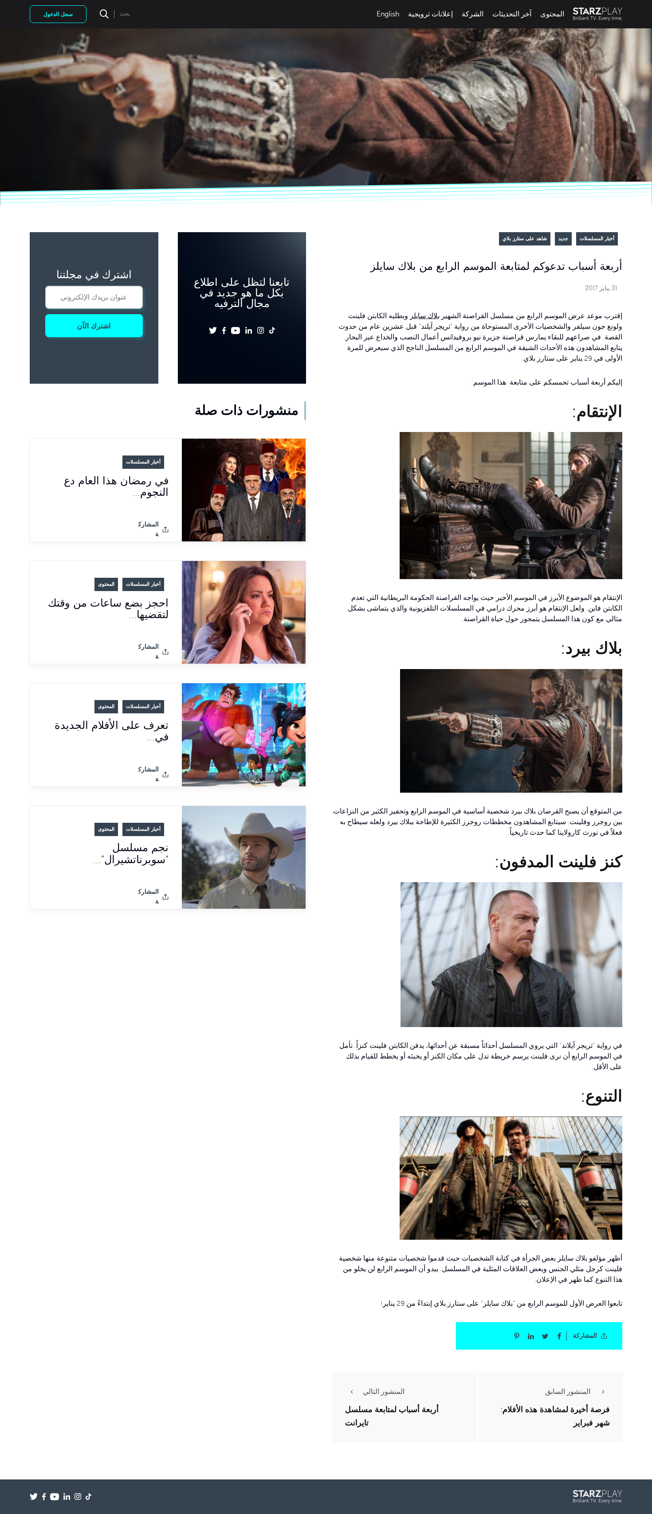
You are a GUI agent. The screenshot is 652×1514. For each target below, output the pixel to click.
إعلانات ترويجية (430, 14)
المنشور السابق (568, 1392)
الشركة (472, 14)
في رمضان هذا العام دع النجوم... (116, 486)
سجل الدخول (58, 14)
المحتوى (552, 14)
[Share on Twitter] (545, 1336)
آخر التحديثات (511, 14)
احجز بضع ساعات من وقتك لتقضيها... (108, 609)
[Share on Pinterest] (517, 1336)
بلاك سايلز (425, 316)
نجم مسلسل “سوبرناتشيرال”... (131, 854)
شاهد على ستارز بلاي (525, 238)
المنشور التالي (384, 1392)
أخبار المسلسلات (597, 238)
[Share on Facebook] (559, 1336)
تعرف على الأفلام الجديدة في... (112, 731)
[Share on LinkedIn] (531, 1336)
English (388, 14)
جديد (563, 238)
